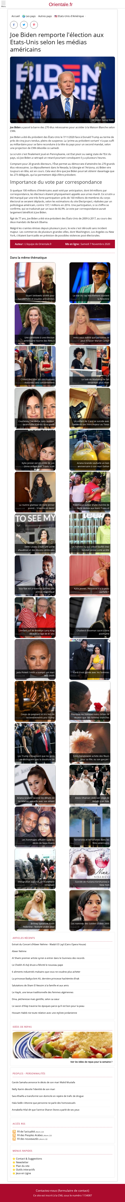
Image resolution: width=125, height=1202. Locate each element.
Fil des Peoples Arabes (29, 1135)
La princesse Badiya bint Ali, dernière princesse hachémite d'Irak (45, 978)
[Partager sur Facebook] (14, 25)
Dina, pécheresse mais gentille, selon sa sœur (35, 999)
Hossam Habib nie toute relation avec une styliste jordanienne (44, 1012)
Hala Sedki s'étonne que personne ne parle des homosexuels (43, 1102)
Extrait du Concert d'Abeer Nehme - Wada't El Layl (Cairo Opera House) (49, 944)
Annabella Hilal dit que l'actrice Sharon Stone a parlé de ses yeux (45, 1109)
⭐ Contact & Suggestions (27, 1158)
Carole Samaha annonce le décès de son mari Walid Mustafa (43, 1082)
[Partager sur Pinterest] (34, 25)
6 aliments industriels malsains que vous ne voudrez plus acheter (46, 971)
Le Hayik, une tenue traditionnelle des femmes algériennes (42, 992)
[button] (3, 4)
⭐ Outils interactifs (23, 1169)
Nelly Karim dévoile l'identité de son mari (33, 1089)
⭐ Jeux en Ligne (21, 1173)
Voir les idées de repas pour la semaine (90, 1061)
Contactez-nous (46, 1190)
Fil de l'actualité (25, 1131)
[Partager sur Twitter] (24, 25)
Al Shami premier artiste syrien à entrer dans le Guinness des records (48, 958)
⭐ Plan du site (20, 1166)
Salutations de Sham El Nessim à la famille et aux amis (40, 985)
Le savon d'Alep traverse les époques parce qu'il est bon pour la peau (48, 1005)
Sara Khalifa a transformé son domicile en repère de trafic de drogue (48, 1095)
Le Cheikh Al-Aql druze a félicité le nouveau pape (37, 964)
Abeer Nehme (19, 951)
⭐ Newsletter (20, 1162)
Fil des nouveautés (27, 1139)
